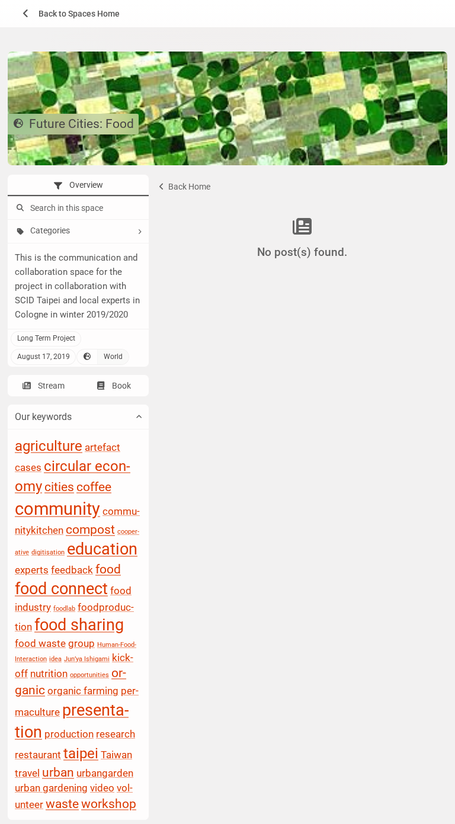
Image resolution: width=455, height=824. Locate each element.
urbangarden (104, 773)
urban (58, 772)
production (69, 734)
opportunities (89, 675)
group (81, 644)
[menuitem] (67, 13)
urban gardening (51, 788)
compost (90, 530)
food (108, 569)
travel (27, 773)
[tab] (78, 185)
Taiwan (116, 755)
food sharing (79, 625)
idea (55, 659)
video (102, 788)
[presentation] (78, 185)
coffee (93, 487)
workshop (108, 804)
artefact (102, 448)
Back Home (188, 186)
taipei (80, 753)
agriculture (48, 446)
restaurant (38, 755)
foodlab (64, 609)
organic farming (82, 691)
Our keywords (43, 416)
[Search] (19, 208)
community (57, 509)
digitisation (48, 553)
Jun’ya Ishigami (87, 659)
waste (62, 804)
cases (28, 468)
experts (32, 570)
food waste (40, 644)
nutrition (49, 674)
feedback (72, 570)
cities (59, 487)
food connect (61, 589)
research (115, 734)
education (102, 549)
